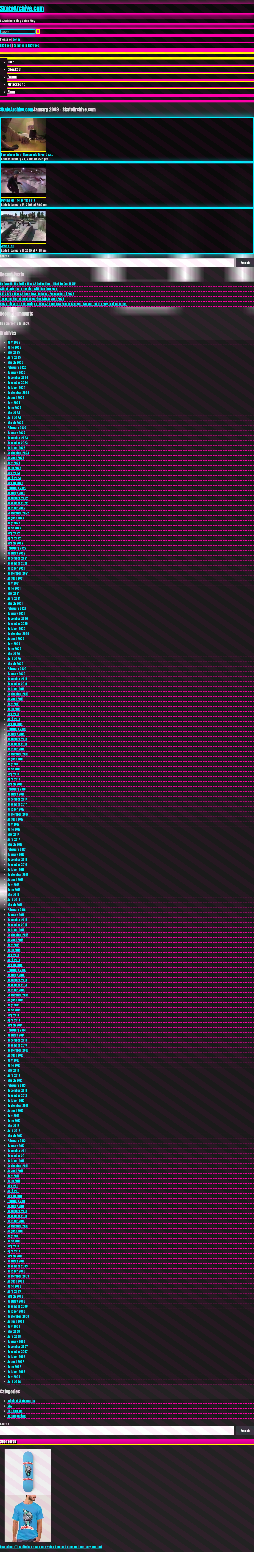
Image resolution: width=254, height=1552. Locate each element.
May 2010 (13, 1246)
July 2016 (13, 884)
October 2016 (16, 869)
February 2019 (16, 729)
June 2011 (13, 1181)
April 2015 (13, 960)
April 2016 (13, 899)
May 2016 (13, 894)
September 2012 (17, 1105)
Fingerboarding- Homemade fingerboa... (27, 154)
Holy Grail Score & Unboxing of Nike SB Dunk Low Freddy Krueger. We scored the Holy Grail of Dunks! (63, 304)
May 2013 (13, 1070)
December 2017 (17, 799)
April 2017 (13, 839)
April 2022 (14, 538)
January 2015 (16, 975)
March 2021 (14, 603)
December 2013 (17, 1040)
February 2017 (16, 849)
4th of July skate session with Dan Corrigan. (29, 289)
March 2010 (14, 1256)
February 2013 (16, 1085)
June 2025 (14, 347)
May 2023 (13, 473)
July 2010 (13, 1236)
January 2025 (16, 372)
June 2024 (14, 407)
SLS (9, 1406)
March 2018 (14, 784)
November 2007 (17, 1351)
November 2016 (17, 864)
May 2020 (13, 653)
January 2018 (16, 794)
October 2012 (16, 1100)
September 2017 (17, 814)
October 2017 (16, 809)
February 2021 (16, 608)
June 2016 (13, 889)
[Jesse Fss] (23, 242)
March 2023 (15, 483)
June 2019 (13, 709)
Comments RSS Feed (26, 45)
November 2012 (17, 1095)
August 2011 (15, 1171)
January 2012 (16, 1145)
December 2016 (17, 859)
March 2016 (14, 904)
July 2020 (13, 643)
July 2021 (13, 583)
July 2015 (13, 945)
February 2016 (16, 909)
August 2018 (15, 759)
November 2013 (17, 1045)
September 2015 (17, 935)
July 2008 (13, 1326)
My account (16, 84)
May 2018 (13, 774)
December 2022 (17, 498)
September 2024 (18, 392)
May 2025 (13, 352)
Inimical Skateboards (21, 1401)
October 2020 (16, 628)
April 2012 (13, 1130)
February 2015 (16, 970)
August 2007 (15, 1361)
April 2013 (13, 1075)
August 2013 (15, 1055)
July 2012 (13, 1115)
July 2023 (13, 463)
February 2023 (16, 488)
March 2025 (15, 362)
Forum (12, 76)
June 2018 (13, 769)
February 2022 (16, 548)
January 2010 (16, 1261)
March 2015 (14, 965)
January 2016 (16, 914)
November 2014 (17, 985)
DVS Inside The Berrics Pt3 (18, 200)
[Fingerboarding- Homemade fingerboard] (23, 151)
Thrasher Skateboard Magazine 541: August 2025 (32, 299)
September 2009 (18, 1276)
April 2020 (14, 658)
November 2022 (17, 503)
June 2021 (13, 588)
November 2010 (17, 1216)
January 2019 (16, 734)
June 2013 (13, 1065)
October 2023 (16, 448)
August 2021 (15, 578)
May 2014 (13, 1015)
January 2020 (16, 673)
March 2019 (14, 724)
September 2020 (18, 633)
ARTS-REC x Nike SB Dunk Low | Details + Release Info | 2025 (37, 294)
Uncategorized (16, 1416)
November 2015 (17, 925)
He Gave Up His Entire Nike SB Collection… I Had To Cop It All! (37, 284)
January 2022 (16, 553)
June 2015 (13, 950)
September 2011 (17, 1166)
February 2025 (16, 367)
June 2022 (14, 528)
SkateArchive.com (22, 8)
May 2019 (13, 714)
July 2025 (13, 342)
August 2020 (15, 638)
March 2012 (14, 1135)
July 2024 (13, 402)
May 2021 (13, 593)
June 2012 (13, 1120)
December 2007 (17, 1346)
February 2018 (16, 789)
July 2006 (13, 1376)
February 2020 (16, 668)
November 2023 (17, 443)
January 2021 (16, 613)
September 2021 (17, 573)
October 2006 (16, 1371)
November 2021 (17, 563)
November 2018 (17, 744)
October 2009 (16, 1271)
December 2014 (17, 980)
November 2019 (17, 684)
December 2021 (17, 558)
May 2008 (13, 1331)
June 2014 (14, 1010)
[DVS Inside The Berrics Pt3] (23, 197)
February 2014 (16, 1030)
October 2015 (16, 930)
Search (4, 256)
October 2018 (16, 749)
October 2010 (16, 1221)
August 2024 (15, 397)
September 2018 (17, 754)
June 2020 (14, 648)
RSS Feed (5, 45)
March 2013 (14, 1080)
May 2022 (13, 533)
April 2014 (13, 1020)
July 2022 (13, 523)
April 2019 (13, 719)
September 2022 (18, 513)
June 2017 (13, 829)
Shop (11, 91)
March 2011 (14, 1196)
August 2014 (15, 1000)
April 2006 (14, 1381)
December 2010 (17, 1211)
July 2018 (13, 764)
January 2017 (16, 854)
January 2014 (16, 1035)
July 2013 (13, 1060)
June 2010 (13, 1241)
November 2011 (16, 1155)
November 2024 (17, 382)
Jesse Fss (7, 246)
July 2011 (13, 1176)
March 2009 (15, 1296)
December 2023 (17, 438)
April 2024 (14, 417)
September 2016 (17, 874)
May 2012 (13, 1125)
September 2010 (17, 1226)
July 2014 (13, 1005)
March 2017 (14, 844)
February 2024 (17, 427)
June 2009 (14, 1286)
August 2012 (15, 1110)
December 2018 (17, 739)
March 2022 (15, 543)
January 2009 (16, 1301)
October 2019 (16, 689)
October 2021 (16, 568)
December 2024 (17, 377)
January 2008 (16, 1341)
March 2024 (15, 422)
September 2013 (17, 1050)
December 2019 (17, 679)
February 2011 (16, 1201)
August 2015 (15, 940)
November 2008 (17, 1306)
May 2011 (12, 1186)
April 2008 (14, 1336)
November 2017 (17, 804)
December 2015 (17, 920)
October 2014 (16, 990)
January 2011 (15, 1206)
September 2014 (17, 995)
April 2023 (14, 478)
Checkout (14, 69)
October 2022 (16, 508)
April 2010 (13, 1251)
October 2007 (16, 1356)
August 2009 (15, 1281)
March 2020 (15, 663)
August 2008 (15, 1321)
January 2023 (16, 493)
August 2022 (15, 518)
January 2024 (16, 432)
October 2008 (16, 1311)
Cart (10, 62)
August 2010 (15, 1231)
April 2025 (14, 357)
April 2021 (13, 598)
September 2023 (18, 453)
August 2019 (15, 699)
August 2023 (15, 458)
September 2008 (18, 1316)
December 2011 (16, 1150)
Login (16, 39)
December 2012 (17, 1090)
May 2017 (13, 834)
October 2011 (15, 1161)
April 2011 (13, 1191)
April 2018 (13, 779)
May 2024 (13, 412)
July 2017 (13, 824)
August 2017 (15, 819)
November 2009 (17, 1266)
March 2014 (15, 1025)
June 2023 (14, 468)
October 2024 (16, 387)
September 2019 (17, 694)
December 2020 (17, 618)
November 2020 (17, 623)
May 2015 (13, 955)
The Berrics (14, 1411)
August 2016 (15, 879)
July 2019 (13, 704)
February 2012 (16, 1140)
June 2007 (14, 1366)
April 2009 (14, 1291)
